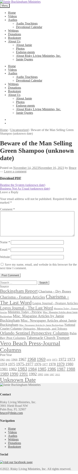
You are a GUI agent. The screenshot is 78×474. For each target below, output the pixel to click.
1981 (4, 369)
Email (5, 249)
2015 (57, 374)
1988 (70, 369)
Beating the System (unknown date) (22, 185)
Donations (14, 34)
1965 (8, 360)
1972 (62, 359)
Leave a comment (15, 171)
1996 (46, 374)
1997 (52, 374)
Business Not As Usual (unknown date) (25, 188)
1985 (42, 368)
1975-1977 (24, 364)
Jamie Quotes (24, 59)
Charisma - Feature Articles (22, 297)
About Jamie (24, 45)
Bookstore (14, 37)
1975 (11, 364)
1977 (45, 364)
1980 (69, 364)
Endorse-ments (25, 52)
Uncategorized (19, 130)
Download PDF (10, 178)
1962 (2, 359)
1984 (32, 369)
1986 (51, 368)
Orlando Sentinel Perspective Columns (34, 332)
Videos (12, 16)
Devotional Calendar (29, 27)
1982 (13, 369)
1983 (22, 368)
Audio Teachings (27, 23)
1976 (37, 364)
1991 (23, 374)
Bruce (72, 167)
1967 (22, 359)
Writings (13, 30)
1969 (41, 359)
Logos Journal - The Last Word (26, 308)
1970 (48, 360)
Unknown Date (18, 379)
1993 (40, 374)
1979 (61, 364)
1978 (52, 364)
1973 (71, 359)
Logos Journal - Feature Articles (55, 303)
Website (5, 257)
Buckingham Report (19, 291)
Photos (20, 48)
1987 (61, 369)
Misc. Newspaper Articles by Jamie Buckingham (41, 325)
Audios (12, 20)
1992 (33, 374)
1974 (3, 364)
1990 (14, 374)
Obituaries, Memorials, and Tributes (45, 328)
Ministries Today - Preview (25, 312)
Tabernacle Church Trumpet (48, 338)
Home (12, 12)
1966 (14, 359)
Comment (7, 209)
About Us (14, 41)
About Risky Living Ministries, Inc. (38, 55)
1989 (4, 374)
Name (5, 242)
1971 (55, 359)
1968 (31, 359)
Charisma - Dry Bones (54, 291)
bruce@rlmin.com (11, 413)
